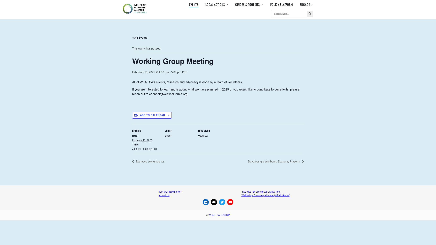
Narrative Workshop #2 (149, 161)
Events (193, 4)
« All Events (139, 37)
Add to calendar (152, 115)
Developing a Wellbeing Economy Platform (274, 161)
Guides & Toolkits (247, 4)
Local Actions (215, 4)
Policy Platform (281, 4)
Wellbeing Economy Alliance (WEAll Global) (266, 195)
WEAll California (219, 215)
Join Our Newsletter (170, 191)
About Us (164, 195)
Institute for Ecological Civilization (261, 191)
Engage (305, 4)
